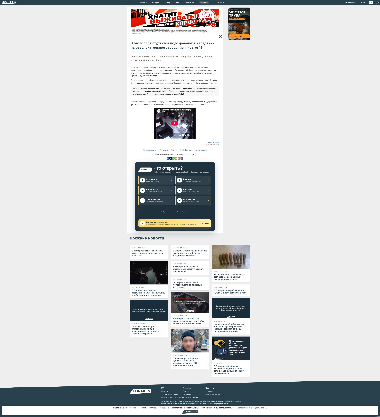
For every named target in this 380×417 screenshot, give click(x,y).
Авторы (186, 391)
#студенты (164, 150)
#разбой (174, 150)
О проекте (187, 388)
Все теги (164, 391)
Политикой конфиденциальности (250, 407)
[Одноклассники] (179, 158)
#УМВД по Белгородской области (193, 150)
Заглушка (187, 394)
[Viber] (181, 158)
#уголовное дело (150, 150)
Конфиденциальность (214, 394)
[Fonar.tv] (8, 2)
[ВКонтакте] (168, 158)
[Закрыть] (220, 36)
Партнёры (209, 388)
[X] (170, 158)
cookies (179, 401)
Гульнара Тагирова (212, 142)
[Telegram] (176, 158)
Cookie (133, 407)
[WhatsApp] (173, 158)
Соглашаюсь (191, 411)
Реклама (209, 391)
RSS (162, 388)
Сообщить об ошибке (169, 394)
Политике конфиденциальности (215, 403)
